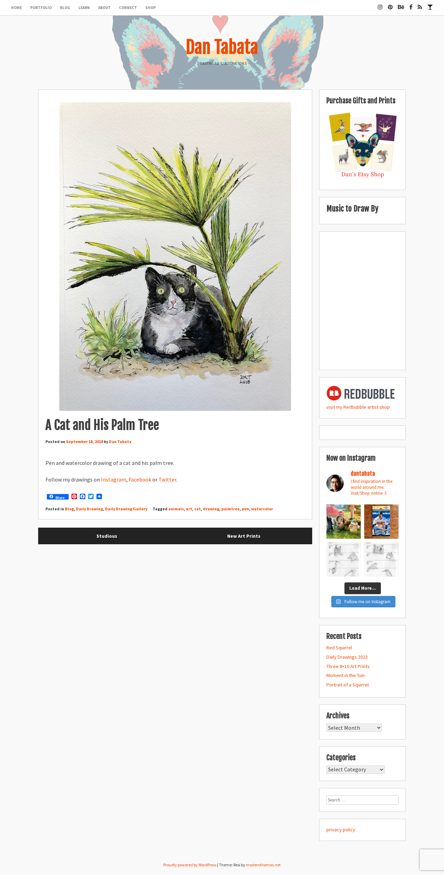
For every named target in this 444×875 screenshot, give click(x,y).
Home (16, 7)
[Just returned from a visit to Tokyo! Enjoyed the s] (343, 521)
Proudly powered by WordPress (189, 864)
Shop (150, 7)
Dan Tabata (222, 47)
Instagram (113, 479)
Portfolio (41, 7)
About (104, 7)
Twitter (167, 479)
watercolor (262, 508)
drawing (211, 508)
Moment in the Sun (345, 675)
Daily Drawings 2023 (347, 657)
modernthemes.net (263, 864)
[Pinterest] (390, 4)
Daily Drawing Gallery (126, 508)
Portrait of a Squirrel (347, 685)
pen (245, 508)
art (189, 508)
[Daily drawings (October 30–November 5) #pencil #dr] (343, 559)
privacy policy (340, 829)
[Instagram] (380, 4)
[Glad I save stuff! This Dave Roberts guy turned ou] (381, 521)
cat (197, 508)
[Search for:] (362, 800)
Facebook (140, 479)
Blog (65, 7)
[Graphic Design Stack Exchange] (430, 4)
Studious (106, 536)
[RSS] (420, 4)
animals (176, 508)
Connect (128, 7)
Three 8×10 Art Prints (348, 666)
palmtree (230, 508)
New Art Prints (244, 536)
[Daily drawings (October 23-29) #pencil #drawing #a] (381, 559)
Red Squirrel (339, 647)
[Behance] (401, 4)
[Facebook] (411, 4)
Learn (84, 7)
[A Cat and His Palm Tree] (175, 257)
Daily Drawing (89, 508)
